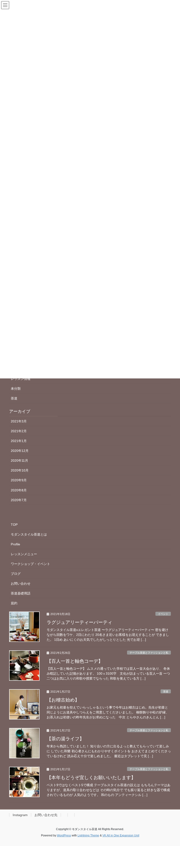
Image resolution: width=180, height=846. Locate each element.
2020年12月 (20, 451)
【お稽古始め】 (63, 699)
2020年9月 (19, 480)
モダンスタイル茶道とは (29, 534)
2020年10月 (20, 470)
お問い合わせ (20, 583)
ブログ (16, 574)
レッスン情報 (20, 379)
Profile (15, 544)
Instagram (20, 815)
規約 (14, 603)
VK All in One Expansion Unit (120, 835)
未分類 (16, 388)
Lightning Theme (88, 835)
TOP (14, 524)
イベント (163, 613)
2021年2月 (19, 431)
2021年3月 (19, 421)
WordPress (64, 835)
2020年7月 (19, 500)
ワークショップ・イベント (30, 564)
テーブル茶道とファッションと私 (149, 652)
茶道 (14, 398)
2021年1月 (19, 441)
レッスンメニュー (24, 554)
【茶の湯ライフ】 (65, 738)
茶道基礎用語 (20, 593)
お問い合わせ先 (45, 815)
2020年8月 (19, 490)
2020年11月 (19, 460)
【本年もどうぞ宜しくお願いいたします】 (91, 777)
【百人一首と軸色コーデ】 (75, 661)
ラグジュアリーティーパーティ (79, 622)
